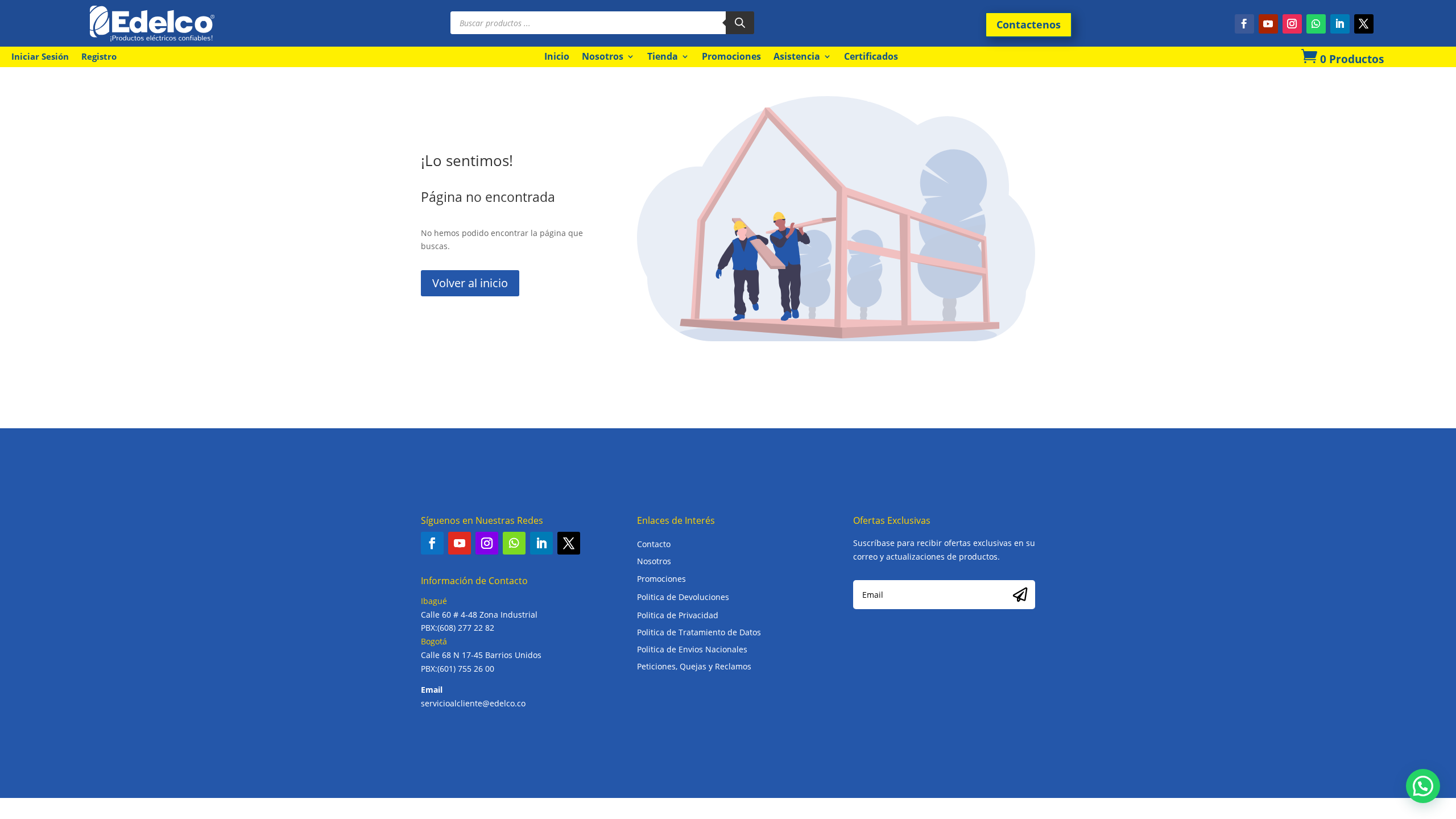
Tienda (662, 56)
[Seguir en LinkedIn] (1340, 24)
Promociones (731, 56)
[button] (1423, 786)
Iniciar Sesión (40, 57)
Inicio (556, 56)
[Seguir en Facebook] (1244, 24)
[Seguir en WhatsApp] (1316, 24)
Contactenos (1028, 24)
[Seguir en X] (1364, 24)
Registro (99, 57)
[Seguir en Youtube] (1268, 24)
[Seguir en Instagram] (1292, 24)
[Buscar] (740, 22)
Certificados (871, 56)
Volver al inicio (470, 283)
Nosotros (602, 56)
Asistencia (797, 56)
